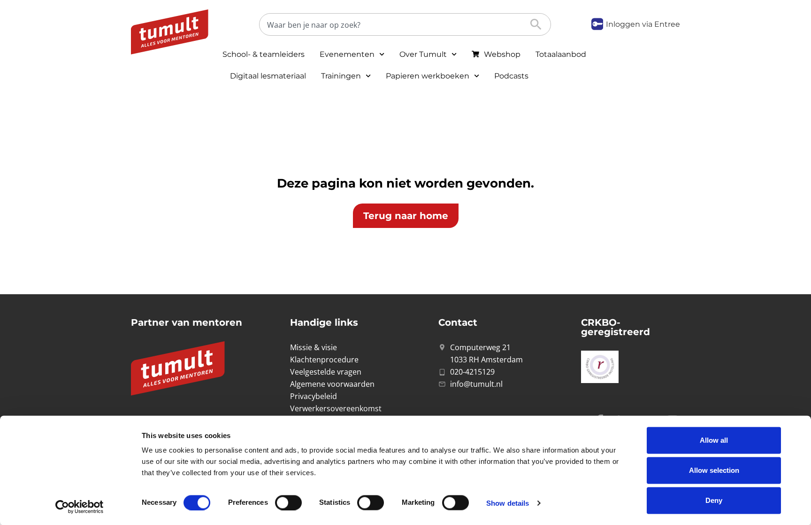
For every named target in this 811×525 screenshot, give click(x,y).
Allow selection (714, 470)
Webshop (502, 54)
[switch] (288, 502)
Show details (507, 503)
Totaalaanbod (561, 54)
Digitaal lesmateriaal (268, 75)
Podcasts (511, 75)
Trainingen (341, 75)
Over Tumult (423, 54)
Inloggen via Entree (643, 24)
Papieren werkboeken (427, 75)
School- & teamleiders (263, 54)
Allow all (714, 440)
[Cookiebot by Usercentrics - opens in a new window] (79, 507)
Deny (713, 500)
